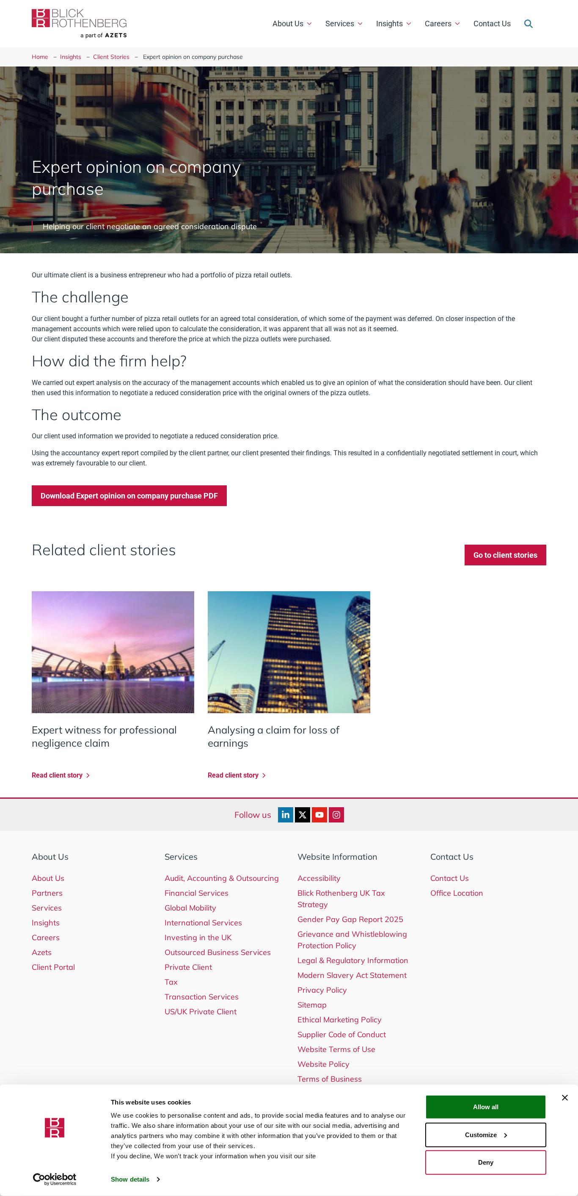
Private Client (188, 967)
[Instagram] (336, 814)
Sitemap (312, 1005)
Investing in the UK (198, 937)
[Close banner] (565, 1098)
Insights (389, 23)
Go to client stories (505, 555)
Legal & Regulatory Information (352, 960)
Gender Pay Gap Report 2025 (350, 919)
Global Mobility (190, 908)
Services (339, 23)
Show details (130, 1179)
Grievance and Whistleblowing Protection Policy (352, 939)
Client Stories (111, 57)
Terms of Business (329, 1079)
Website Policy (323, 1064)
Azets (42, 952)
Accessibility (319, 878)
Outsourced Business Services (218, 952)
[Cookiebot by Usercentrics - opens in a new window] (55, 1179)
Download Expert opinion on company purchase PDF (129, 495)
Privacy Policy (322, 990)
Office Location (456, 893)
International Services (203, 922)
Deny (485, 1162)
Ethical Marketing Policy (339, 1019)
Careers (438, 23)
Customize (481, 1134)
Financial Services (196, 893)
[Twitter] (302, 814)
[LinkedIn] (285, 814)
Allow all (485, 1106)
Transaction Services (202, 997)
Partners (47, 893)
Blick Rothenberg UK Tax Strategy (341, 898)
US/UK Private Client (201, 1011)
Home (40, 57)
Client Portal (53, 967)
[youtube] (319, 814)
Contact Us (492, 23)
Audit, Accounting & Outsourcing (222, 878)
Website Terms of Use (336, 1049)
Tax (171, 982)
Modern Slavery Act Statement (352, 975)
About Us (287, 23)
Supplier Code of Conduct (341, 1034)
